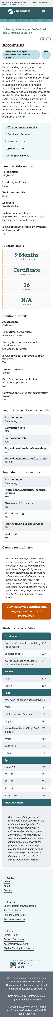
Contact (8, 890)
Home (7, 881)
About (7, 886)
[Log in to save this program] (48, 39)
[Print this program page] (42, 39)
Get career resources (14, 919)
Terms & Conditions (14, 939)
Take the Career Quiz (15, 915)
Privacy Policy (11, 935)
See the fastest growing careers (20, 906)
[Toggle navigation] (43, 11)
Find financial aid (12, 910)
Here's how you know (10, 4)
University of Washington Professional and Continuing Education (24, 31)
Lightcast (31, 996)
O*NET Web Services (20, 981)
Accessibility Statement (16, 944)
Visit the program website (22, 127)
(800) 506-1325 (16, 148)
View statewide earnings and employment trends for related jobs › (26, 611)
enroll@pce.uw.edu (18, 155)
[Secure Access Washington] (36, 12)
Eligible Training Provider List (19, 948)
